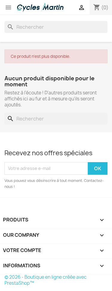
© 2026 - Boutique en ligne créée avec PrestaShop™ (45, 280)
